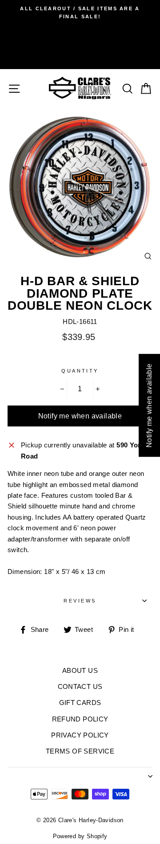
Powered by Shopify (80, 836)
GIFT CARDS (80, 702)
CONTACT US (80, 686)
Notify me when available (80, 416)
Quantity (80, 370)
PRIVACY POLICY (79, 735)
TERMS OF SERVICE (80, 751)
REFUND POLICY (80, 719)
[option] (80, 12)
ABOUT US (80, 670)
